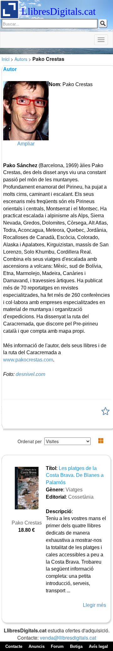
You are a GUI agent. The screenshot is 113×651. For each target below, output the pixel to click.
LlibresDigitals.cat (58, 11)
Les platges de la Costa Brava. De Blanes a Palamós (75, 475)
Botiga (76, 646)
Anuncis (37, 646)
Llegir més (94, 605)
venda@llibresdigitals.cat (68, 637)
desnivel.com (30, 374)
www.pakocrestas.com (28, 359)
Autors (20, 59)
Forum (57, 646)
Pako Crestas (27, 522)
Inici (5, 59)
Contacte (13, 646)
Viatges (74, 489)
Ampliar (26, 143)
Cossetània (81, 497)
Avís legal (98, 646)
